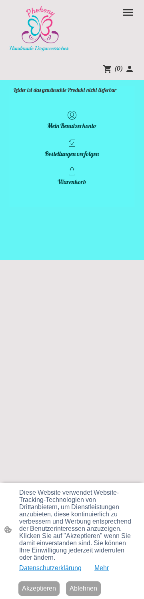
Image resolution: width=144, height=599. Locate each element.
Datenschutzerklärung (50, 567)
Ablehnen (83, 588)
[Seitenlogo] (39, 28)
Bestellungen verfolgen (72, 154)
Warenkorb (72, 182)
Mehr (101, 567)
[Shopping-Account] (129, 69)
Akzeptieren (39, 588)
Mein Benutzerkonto (71, 126)
